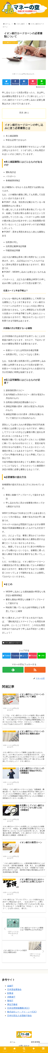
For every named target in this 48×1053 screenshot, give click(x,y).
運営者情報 (35, 1042)
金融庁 (10, 986)
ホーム (12, 1042)
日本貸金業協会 (14, 989)
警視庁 (10, 1001)
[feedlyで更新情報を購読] (13, 670)
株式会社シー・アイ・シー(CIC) (22, 1012)
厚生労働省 (12, 1004)
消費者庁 (11, 997)
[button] (43, 541)
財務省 (10, 993)
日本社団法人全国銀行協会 (19, 1015)
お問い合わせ (24, 1046)
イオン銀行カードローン (13, 643)
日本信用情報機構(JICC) (18, 1008)
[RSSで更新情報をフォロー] (35, 670)
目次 (21, 112)
